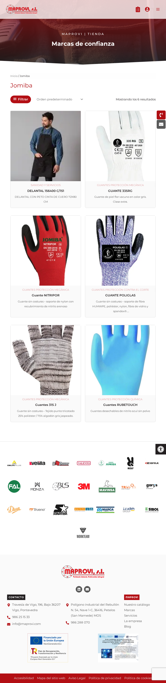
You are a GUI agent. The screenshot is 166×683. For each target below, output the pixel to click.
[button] (160, 449)
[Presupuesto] (138, 9)
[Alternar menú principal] (158, 9)
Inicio (14, 76)
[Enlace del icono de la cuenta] (147, 9)
